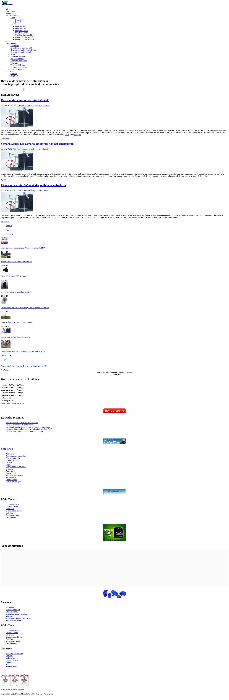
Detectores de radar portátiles (21, 52)
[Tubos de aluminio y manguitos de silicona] (114, 597)
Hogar (12, 54)
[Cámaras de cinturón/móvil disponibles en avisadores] (17, 211)
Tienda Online (11, 44)
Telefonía (14, 63)
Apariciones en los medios (16, 456)
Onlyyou (77, 135)
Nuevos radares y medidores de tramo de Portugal (24, 431)
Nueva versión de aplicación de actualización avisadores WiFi (24, 366)
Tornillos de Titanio (17, 65)
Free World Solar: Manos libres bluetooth (16, 292)
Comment (9, 234)
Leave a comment (23, 106)
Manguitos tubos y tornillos (16, 467)
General (9, 462)
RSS (7, 664)
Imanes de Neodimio (18, 56)
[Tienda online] (114, 412)
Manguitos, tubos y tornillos (16, 614)
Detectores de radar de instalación (23, 50)
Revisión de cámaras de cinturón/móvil (25, 100)
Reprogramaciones (13, 515)
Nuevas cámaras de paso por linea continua (17, 322)
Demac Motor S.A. (22, 694)
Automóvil (14, 46)
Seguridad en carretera (14, 620)
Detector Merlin (12, 506)
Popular (9, 226)
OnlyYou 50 (20, 26)
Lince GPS (19, 20)
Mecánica (9, 469)
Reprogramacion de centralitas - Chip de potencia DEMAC (23, 248)
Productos (9, 13)
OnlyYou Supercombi (23, 35)
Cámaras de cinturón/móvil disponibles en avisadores (33, 185)
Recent (8, 230)
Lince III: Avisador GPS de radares (14, 276)
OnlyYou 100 (20, 28)
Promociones (11, 473)
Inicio (8, 9)
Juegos (8, 465)
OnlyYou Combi (21, 33)
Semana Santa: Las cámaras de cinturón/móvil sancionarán (37, 143)
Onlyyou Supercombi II (24, 37)
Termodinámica (11, 480)
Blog (7, 41)
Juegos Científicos (17, 59)
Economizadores (12, 460)
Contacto (13, 74)
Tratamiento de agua (13, 482)
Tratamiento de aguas (18, 67)
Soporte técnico (11, 666)
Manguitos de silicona (18, 61)
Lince (12, 18)
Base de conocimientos (14, 654)
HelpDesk (14, 76)
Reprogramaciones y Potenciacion (18, 618)
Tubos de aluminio (17, 69)
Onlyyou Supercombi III (24, 39)
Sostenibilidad (11, 477)
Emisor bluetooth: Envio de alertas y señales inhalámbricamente (25, 308)
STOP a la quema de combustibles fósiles (16, 262)
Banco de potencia (13, 458)
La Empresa (10, 11)
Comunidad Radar (13, 504)
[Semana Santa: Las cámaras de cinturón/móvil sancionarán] (17, 170)
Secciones (7, 448)
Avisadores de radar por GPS (21, 48)
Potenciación (10, 471)
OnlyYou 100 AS (21, 31)
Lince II (18, 22)
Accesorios (10, 454)
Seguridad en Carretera (41, 106)
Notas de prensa (12, 660)
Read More (5, 139)
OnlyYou (13, 24)
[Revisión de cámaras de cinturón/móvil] (17, 126)
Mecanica (9, 616)
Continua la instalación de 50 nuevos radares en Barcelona (23, 351)
